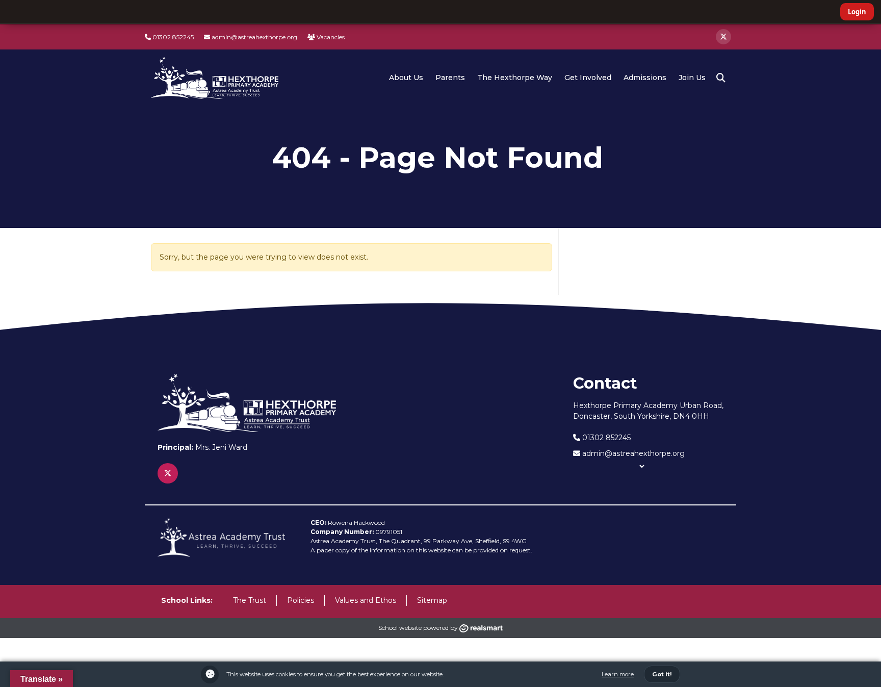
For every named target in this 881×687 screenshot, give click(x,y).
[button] (721, 78)
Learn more (618, 674)
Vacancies (330, 37)
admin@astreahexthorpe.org (253, 37)
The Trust (249, 600)
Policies (300, 600)
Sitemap (432, 600)
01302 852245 (172, 37)
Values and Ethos (365, 600)
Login (857, 11)
